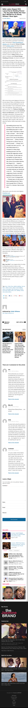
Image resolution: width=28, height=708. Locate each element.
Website (4, 512)
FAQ (14, 700)
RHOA (9, 290)
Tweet (6, 295)
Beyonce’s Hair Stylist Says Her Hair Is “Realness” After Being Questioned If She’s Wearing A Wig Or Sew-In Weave (13, 647)
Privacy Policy (14, 697)
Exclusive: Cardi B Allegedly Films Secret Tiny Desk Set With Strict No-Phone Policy (18, 534)
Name (4, 502)
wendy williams (8, 292)
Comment (5, 485)
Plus (16, 295)
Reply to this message (13, 399)
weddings (18, 290)
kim (9, 369)
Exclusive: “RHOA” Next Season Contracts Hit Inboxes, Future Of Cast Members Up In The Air (18, 544)
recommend (5, 290)
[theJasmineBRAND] (14, 4)
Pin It (21, 295)
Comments (16, 550)
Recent (10, 550)
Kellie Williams (7, 18)
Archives (14, 702)
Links (14, 705)
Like (11, 295)
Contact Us (14, 698)
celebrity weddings (17, 286)
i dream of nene (8, 287)
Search (14, 703)
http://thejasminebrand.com (8, 313)
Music (4, 587)
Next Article (20, 322)
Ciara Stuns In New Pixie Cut (7, 650)
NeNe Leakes (10, 46)
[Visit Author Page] (5, 307)
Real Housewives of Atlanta (17, 289)
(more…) (16, 556)
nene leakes (8, 289)
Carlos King (10, 286)
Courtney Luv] (6, 193)
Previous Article (6, 322)
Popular (5, 550)
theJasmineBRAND (17, 692)
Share (6, 298)
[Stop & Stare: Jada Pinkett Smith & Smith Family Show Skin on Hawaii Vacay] (14, 677)
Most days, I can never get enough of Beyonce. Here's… (16, 562)
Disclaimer (14, 695)
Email (4, 507)
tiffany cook (13, 290)
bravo (6, 286)
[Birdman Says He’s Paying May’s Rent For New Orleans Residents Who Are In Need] (14, 630)
